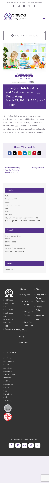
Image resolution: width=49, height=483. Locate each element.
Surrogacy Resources (25, 323)
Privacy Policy (39, 308)
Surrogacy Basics (25, 303)
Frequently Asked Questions (40, 298)
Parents (23, 331)
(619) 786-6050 (20, 2)
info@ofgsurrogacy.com (34, 2)
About (38, 289)
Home (23, 289)
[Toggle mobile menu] (44, 18)
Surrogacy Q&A (38, 167)
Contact (24, 342)
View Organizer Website (14, 251)
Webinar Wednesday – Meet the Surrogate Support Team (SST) (13, 169)
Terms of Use (40, 317)
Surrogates (24, 295)
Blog (22, 336)
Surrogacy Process (25, 313)
